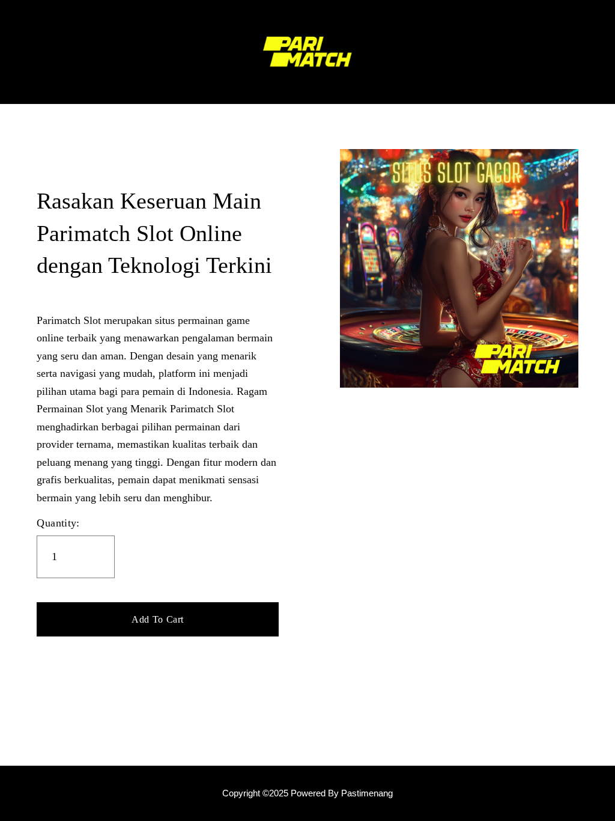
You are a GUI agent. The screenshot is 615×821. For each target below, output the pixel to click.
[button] (157, 619)
